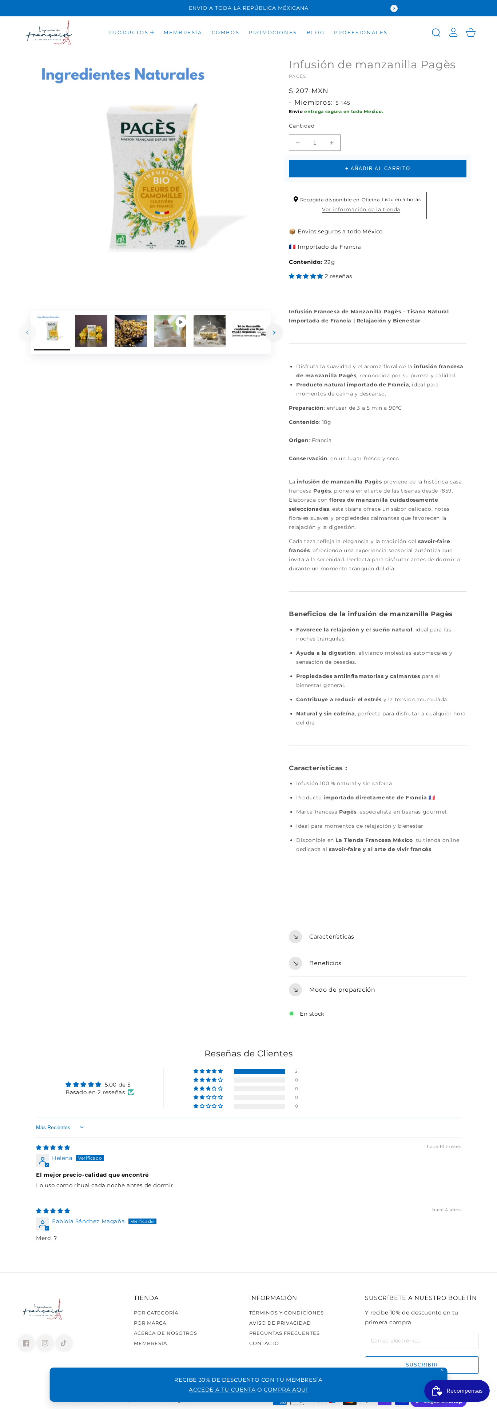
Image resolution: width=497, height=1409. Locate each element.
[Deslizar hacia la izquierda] (27, 333)
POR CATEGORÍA (156, 1313)
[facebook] (26, 1343)
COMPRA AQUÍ (286, 1389)
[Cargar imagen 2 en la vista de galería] (91, 332)
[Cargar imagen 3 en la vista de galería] (130, 332)
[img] (53, 1147)
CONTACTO (264, 1343)
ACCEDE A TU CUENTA (222, 1389)
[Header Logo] (50, 32)
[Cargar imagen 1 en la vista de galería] (52, 332)
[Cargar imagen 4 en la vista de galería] (209, 332)
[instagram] (45, 1343)
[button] (131, 32)
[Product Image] (151, 177)
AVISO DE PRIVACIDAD (280, 1323)
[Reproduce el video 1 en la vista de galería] (170, 332)
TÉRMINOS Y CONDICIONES (286, 1313)
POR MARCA (150, 1323)
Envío (296, 111)
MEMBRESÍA (150, 1343)
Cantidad (302, 126)
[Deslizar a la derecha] (274, 333)
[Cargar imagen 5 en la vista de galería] (249, 332)
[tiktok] (64, 1343)
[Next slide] (394, 8)
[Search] (436, 32)
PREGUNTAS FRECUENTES (284, 1333)
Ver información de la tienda (361, 209)
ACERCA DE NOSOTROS (165, 1333)
